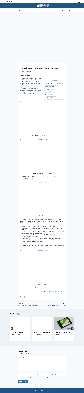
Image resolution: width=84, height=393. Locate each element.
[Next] (72, 328)
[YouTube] (12, 1)
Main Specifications (51, 96)
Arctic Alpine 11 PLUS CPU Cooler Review (28, 304)
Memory (18, 10)
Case (8, 10)
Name (20, 374)
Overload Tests (49, 94)
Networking (37, 10)
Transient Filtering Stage (52, 85)
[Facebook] (5, 1)
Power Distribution (50, 89)
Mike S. (22, 71)
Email (36, 374)
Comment (21, 357)
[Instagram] (10, 1)
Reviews (22, 296)
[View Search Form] (79, 1)
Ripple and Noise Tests (51, 92)
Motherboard (30, 10)
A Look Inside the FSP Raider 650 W (54, 83)
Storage (61, 10)
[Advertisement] (42, 21)
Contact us (74, 10)
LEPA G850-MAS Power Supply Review (56, 304)
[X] (8, 1)
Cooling (13, 10)
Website (54, 374)
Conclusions (49, 97)
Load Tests (48, 91)
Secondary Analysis (50, 88)
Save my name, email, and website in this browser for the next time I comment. (36, 377)
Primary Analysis (50, 86)
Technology (67, 10)
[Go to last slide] (12, 328)
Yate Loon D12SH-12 (29, 178)
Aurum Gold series (32, 90)
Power (56, 10)
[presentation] (20, 323)
